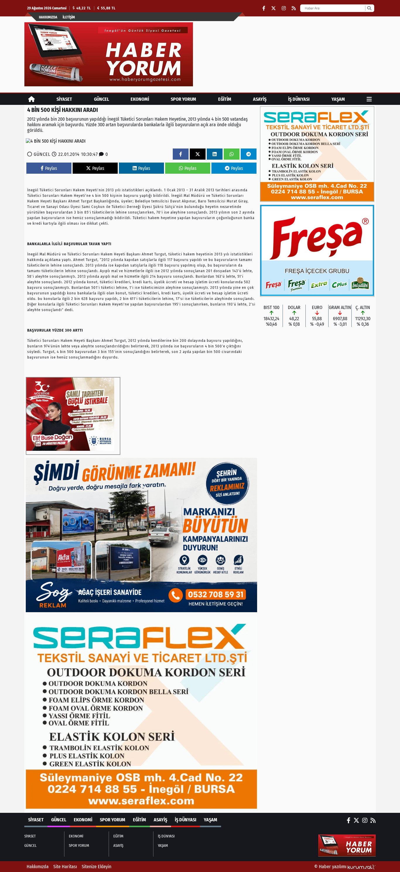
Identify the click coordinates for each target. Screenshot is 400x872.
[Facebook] (263, 8)
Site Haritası (65, 866)
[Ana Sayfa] (31, 99)
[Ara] (369, 8)
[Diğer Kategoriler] (369, 99)
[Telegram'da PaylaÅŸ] (248, 154)
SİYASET (64, 99)
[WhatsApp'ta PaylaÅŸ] (232, 154)
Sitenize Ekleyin (96, 866)
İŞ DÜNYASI (299, 99)
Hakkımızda (48, 17)
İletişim (69, 17)
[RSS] (294, 8)
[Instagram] (284, 8)
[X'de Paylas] (197, 154)
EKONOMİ (140, 99)
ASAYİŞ (259, 99)
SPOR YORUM (183, 99)
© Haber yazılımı (331, 866)
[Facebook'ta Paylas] (180, 154)
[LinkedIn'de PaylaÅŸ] (215, 154)
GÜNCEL (101, 99)
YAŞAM (338, 99)
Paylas (51, 168)
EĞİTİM (224, 99)
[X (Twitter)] (273, 8)
